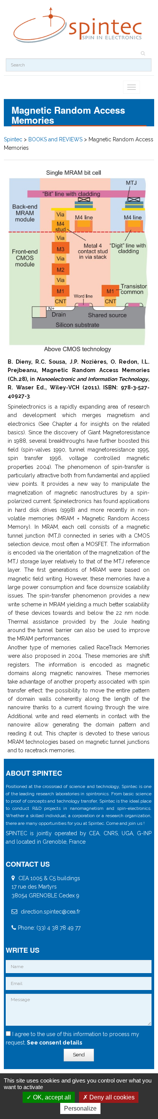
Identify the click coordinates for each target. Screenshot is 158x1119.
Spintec (13, 139)
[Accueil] (79, 25)
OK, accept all (51, 1097)
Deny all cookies (111, 1097)
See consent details (54, 1043)
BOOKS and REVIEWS (55, 139)
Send (79, 1055)
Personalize (80, 1108)
